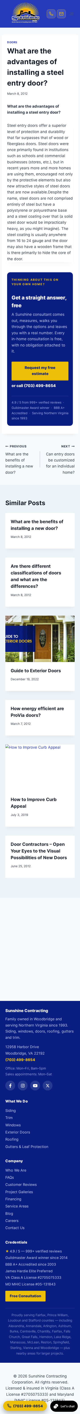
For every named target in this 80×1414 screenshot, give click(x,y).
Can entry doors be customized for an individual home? (60, 459)
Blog (9, 1213)
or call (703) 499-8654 (34, 385)
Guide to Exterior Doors (36, 670)
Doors (12, 42)
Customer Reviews (21, 1184)
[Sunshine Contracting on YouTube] (35, 1085)
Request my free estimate (40, 370)
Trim (9, 1117)
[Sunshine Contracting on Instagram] (23, 1085)
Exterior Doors (17, 1132)
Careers (11, 1220)
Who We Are (15, 1170)
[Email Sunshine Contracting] (61, 13)
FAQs (9, 1177)
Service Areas (16, 1206)
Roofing (11, 1139)
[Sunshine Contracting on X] (47, 1085)
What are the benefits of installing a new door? (19, 459)
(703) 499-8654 (20, 1059)
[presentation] (40, 639)
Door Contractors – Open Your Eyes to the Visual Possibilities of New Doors (39, 851)
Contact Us (14, 1227)
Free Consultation (25, 1296)
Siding (10, 1110)
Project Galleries (19, 1192)
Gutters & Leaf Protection (26, 1146)
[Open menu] (72, 13)
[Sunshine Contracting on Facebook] (10, 1085)
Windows (13, 1125)
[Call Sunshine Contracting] (51, 13)
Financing (13, 1199)
